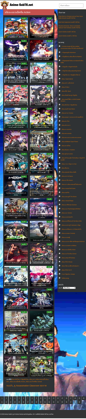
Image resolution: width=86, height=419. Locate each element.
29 (36, 402)
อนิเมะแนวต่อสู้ (66, 237)
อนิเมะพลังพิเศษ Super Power (70, 141)
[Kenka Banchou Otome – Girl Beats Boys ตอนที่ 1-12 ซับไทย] (41, 95)
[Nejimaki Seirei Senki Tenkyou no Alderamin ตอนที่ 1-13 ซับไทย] (41, 254)
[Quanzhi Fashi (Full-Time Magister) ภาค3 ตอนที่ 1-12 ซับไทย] (41, 28)
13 (53, 398)
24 (15, 402)
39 (79, 402)
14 (58, 398)
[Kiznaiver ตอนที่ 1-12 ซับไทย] (16, 344)
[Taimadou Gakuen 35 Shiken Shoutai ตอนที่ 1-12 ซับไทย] (41, 321)
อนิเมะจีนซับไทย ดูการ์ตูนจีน (69, 95)
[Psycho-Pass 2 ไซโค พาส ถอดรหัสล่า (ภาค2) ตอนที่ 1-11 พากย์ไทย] (16, 73)
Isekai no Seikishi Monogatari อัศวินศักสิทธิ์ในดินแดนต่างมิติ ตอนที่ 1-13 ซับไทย (16, 374)
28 (32, 402)
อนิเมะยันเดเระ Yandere (68, 150)
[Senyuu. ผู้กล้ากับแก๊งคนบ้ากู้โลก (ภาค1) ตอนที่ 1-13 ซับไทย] (41, 118)
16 (66, 398)
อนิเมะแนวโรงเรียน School (69, 253)
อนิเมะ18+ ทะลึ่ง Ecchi (68, 83)
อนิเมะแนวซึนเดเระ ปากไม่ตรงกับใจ (71, 229)
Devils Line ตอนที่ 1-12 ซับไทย (41, 240)
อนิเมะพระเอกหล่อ (66, 133)
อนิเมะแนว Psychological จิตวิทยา (71, 209)
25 (19, 402)
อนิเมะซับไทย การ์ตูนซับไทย (69, 105)
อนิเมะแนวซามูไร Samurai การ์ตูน (71, 225)
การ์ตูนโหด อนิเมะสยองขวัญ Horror (71, 71)
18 (75, 398)
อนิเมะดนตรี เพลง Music (68, 109)
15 (62, 398)
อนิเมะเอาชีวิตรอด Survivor (69, 205)
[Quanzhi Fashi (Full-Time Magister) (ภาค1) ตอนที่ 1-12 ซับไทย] (41, 50)
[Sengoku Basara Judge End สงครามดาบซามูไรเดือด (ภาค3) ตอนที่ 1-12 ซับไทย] (41, 186)
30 (40, 402)
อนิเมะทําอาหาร (66, 125)
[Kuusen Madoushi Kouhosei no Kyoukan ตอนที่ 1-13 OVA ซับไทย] (16, 299)
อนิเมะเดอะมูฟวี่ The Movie (69, 196)
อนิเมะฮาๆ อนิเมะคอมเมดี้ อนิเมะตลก (72, 184)
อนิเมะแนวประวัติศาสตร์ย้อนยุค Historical (73, 241)
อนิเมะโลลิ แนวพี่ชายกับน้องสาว (70, 266)
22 (6, 402)
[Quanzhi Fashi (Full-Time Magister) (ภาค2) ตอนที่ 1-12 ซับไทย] (16, 50)
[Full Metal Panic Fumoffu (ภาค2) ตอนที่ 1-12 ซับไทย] (41, 163)
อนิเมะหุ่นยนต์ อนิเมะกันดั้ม (69, 172)
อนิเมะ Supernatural (67, 79)
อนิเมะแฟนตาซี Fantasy (68, 258)
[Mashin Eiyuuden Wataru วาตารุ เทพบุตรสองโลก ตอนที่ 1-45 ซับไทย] (16, 28)
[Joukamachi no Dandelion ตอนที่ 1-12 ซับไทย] (16, 95)
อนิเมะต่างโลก (65, 121)
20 (83, 398)
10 (40, 398)
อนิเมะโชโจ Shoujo (67, 262)
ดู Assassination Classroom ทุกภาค (30, 385)
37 (71, 402)
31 (45, 402)
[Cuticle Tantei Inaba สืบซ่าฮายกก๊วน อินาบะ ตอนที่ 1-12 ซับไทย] (16, 141)
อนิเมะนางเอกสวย (66, 129)
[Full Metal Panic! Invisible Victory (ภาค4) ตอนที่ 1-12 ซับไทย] (41, 141)
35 (62, 402)
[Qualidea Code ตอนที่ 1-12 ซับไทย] (16, 231)
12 (49, 398)
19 (79, 398)
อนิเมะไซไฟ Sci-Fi (67, 270)
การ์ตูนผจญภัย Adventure (69, 52)
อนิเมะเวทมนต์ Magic (67, 200)
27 (28, 402)
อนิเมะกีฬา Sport (66, 91)
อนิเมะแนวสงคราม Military (69, 245)
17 (71, 398)
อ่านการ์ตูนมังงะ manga (68, 274)
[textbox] (71, 5)
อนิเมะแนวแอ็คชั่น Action (69, 249)
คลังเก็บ (61, 288)
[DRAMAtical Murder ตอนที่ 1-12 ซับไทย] (16, 276)
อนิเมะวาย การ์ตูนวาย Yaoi (69, 164)
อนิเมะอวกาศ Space (67, 176)
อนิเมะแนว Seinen (67, 213)
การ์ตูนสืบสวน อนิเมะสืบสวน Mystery (72, 56)
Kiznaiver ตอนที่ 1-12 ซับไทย (16, 353)
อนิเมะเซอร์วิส (65, 192)
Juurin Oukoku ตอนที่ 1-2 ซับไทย (68, 36)
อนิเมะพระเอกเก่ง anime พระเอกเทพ (71, 137)
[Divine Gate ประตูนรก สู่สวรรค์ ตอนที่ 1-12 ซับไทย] (41, 344)
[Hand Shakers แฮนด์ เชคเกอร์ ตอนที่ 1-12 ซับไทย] (41, 208)
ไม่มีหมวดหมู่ (65, 278)
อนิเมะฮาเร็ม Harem (67, 180)
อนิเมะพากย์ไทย (66, 145)
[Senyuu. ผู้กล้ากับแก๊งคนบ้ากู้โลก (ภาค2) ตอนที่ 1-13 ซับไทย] (16, 118)
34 (58, 402)
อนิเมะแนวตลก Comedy (68, 233)
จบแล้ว (9, 385)
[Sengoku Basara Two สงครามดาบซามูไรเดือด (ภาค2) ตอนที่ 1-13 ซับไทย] (16, 208)
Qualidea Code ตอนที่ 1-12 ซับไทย (16, 240)
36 (66, 402)
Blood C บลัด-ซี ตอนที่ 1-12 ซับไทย (16, 263)
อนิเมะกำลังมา (66, 87)
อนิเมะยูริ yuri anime (67, 154)
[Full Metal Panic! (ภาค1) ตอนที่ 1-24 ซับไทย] (16, 186)
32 (49, 402)
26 (23, 402)
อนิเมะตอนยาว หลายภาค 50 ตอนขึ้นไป (72, 117)
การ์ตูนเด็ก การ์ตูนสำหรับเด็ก (69, 66)
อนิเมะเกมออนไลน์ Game (68, 188)
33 (53, 402)
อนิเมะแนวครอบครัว (67, 217)
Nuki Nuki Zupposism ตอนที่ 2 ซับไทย (69, 22)
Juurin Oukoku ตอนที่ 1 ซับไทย (67, 32)
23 (10, 402)
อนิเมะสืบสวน (65, 168)
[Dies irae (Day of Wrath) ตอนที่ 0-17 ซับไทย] (41, 299)
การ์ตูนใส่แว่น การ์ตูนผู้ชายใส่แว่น (71, 75)
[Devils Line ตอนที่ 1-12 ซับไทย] (41, 231)
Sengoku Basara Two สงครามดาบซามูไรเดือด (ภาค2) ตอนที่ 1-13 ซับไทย (16, 215)
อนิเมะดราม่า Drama (67, 113)
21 (2, 402)
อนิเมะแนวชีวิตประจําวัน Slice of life (72, 221)
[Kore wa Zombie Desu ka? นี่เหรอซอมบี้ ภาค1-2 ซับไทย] (16, 321)
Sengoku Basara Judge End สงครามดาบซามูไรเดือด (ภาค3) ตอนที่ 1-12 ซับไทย (41, 193)
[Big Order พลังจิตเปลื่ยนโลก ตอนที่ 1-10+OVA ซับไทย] (41, 276)
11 (45, 398)
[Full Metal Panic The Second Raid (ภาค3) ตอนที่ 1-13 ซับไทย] (16, 163)
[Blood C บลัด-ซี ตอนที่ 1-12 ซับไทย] (16, 254)
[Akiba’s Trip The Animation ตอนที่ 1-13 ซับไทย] (41, 73)
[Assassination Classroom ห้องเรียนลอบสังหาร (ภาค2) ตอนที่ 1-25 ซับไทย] (41, 366)
